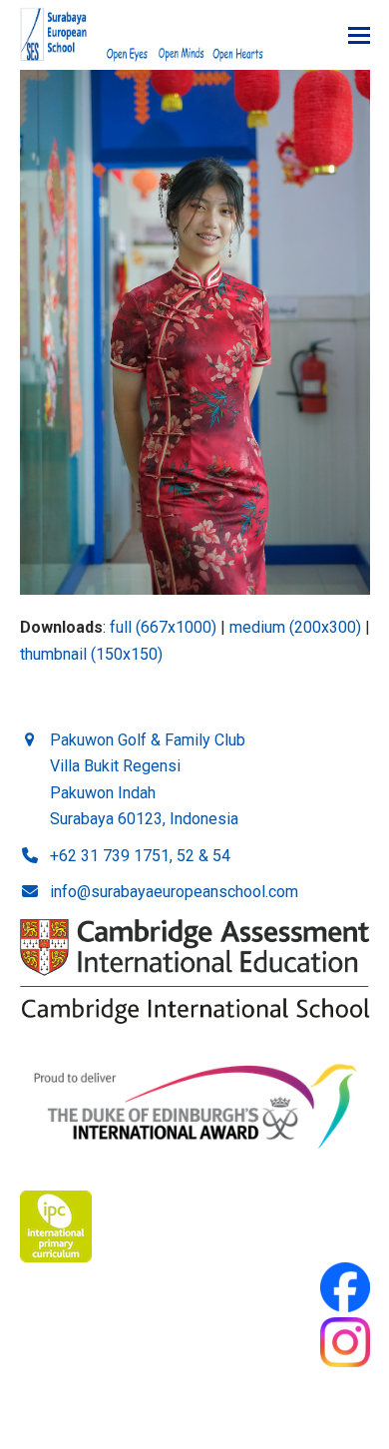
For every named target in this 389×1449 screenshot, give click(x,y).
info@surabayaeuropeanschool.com (174, 891)
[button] (359, 35)
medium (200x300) (295, 627)
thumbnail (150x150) (91, 654)
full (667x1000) (163, 627)
